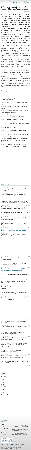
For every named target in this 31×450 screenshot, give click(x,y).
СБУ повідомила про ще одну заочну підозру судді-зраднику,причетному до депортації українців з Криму (14, 345)
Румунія (28, 279)
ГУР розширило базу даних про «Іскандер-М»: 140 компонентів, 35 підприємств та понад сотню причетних (15, 276)
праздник (8, 91)
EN (28, 2)
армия (14, 91)
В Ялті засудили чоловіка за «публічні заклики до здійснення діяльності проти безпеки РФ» (15, 327)
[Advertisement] (15, 164)
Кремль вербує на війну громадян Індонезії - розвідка (14, 189)
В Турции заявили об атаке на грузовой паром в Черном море (15, 362)
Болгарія (28, 199)
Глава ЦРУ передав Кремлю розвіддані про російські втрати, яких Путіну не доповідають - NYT (14, 196)
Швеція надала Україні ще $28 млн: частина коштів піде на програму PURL (13, 264)
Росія (29, 187)
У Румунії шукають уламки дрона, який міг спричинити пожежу (13, 282)
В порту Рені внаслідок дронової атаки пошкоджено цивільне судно (12, 351)
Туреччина (27, 222)
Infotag (9, 57)
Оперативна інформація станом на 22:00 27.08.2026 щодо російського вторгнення (13, 269)
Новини (3, 424)
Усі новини (27, 365)
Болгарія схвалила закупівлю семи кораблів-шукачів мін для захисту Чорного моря (14, 293)
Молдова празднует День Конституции (18, 123)
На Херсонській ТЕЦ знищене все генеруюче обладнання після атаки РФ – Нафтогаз (14, 338)
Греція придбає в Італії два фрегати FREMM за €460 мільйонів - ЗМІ (14, 235)
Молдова (28, 296)
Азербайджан (27, 205)
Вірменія (28, 330)
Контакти (3, 434)
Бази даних (4, 428)
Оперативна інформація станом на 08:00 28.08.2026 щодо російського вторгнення (13, 229)
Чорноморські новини (21, 424)
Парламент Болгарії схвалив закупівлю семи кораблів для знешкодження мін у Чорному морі (15, 202)
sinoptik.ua (16, 395)
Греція (28, 233)
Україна (28, 227)
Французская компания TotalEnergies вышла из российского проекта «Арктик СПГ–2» (14, 356)
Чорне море (27, 359)
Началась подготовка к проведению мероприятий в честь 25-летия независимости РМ (14, 140)
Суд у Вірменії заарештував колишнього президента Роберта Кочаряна (12, 333)
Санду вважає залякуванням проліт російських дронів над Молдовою (14, 298)
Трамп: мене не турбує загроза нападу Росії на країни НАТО (14, 213)
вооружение (20, 91)
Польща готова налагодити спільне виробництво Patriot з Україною (15, 258)
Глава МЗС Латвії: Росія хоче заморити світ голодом (13, 287)
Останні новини (6, 184)
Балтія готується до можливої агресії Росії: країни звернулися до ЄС (13, 218)
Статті (3, 426)
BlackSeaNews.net (16, 432)
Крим (28, 325)
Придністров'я (26, 11)
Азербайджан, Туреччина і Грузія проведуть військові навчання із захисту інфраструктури (14, 207)
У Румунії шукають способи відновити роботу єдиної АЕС (14, 321)
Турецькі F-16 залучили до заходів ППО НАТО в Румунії (14, 224)
